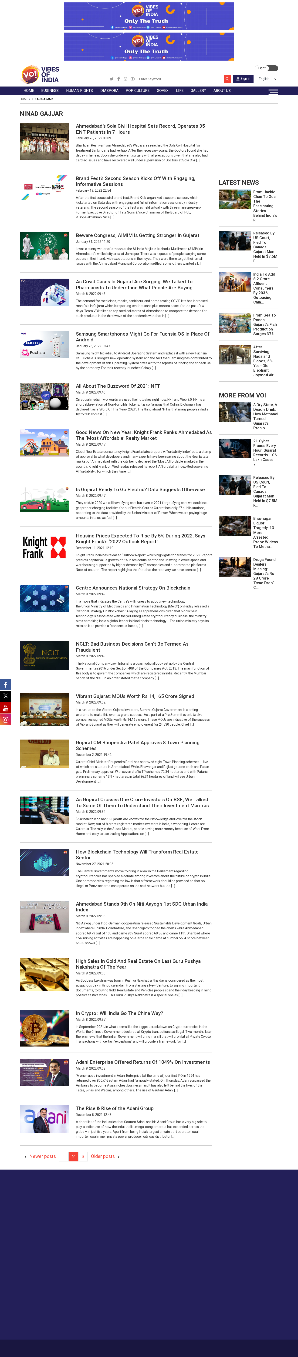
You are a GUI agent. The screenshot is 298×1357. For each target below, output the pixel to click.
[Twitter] (111, 79)
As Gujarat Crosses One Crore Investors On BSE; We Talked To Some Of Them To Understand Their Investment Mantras (142, 802)
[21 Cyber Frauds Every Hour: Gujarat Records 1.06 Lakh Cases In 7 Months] (235, 448)
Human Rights (97, 1212)
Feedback (84, 1346)
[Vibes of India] (39, 74)
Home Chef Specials (221, 1217)
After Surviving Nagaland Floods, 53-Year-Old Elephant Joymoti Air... (264, 361)
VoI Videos (32, 1303)
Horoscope (259, 1217)
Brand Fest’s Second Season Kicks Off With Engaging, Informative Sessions (135, 181)
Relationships (261, 1233)
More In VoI (233, 1287)
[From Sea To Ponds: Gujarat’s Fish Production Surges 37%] (235, 322)
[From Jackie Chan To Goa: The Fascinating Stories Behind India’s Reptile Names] (235, 199)
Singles (256, 1249)
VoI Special (32, 1244)
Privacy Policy (103, 1346)
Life (249, 1212)
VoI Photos (32, 1320)
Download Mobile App (254, 1348)
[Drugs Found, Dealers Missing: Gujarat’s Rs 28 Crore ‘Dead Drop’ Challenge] (235, 567)
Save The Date (35, 1292)
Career (35, 1346)
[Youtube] (132, 79)
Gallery (25, 1287)
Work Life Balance (264, 1255)
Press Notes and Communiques (253, 1298)
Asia (118, 1222)
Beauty (256, 1277)
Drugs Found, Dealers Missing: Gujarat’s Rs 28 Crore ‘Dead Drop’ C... (265, 573)
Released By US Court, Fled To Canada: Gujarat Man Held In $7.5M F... (265, 247)
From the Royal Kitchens (224, 1222)
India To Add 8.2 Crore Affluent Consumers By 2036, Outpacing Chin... (264, 288)
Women (256, 1222)
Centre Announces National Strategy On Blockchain (133, 588)
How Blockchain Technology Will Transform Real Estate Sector (137, 854)
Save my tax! (69, 1239)
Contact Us (66, 1346)
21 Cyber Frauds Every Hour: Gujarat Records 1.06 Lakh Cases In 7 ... (265, 453)
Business (62, 1212)
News (95, 1217)
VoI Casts (31, 1309)
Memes (29, 1314)
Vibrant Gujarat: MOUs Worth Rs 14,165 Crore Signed (135, 696)
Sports (256, 1271)
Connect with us (255, 1190)
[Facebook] (118, 79)
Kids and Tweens (264, 1266)
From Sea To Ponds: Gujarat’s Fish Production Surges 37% (265, 324)
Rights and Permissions (247, 1331)
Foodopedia (210, 1212)
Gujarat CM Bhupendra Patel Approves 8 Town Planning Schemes (138, 745)
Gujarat (29, 1233)
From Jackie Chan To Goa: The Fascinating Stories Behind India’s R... (265, 206)
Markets (65, 1233)
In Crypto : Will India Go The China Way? (119, 1013)
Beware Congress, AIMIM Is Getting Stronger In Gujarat (137, 235)
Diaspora (117, 1212)
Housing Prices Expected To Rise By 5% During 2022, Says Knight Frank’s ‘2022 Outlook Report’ (140, 538)
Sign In (245, 78)
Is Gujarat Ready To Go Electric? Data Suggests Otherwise (140, 489)
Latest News (33, 1222)
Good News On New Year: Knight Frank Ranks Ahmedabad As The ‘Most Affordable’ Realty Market (144, 435)
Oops (233, 1314)
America (121, 1217)
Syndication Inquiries (244, 1320)
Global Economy (71, 1228)
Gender (256, 1228)
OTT (150, 1228)
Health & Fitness (263, 1260)
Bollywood (155, 1217)
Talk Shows (32, 1298)
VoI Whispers (180, 1222)
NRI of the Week (128, 1228)
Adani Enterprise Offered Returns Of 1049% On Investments (143, 1062)
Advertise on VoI (242, 1292)
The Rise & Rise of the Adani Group (115, 1108)
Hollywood (155, 1222)
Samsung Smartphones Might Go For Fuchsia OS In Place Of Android (143, 337)
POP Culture (152, 1212)
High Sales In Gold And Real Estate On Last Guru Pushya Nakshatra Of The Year (138, 964)
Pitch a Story (239, 1309)
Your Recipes (215, 1228)
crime (28, 1239)
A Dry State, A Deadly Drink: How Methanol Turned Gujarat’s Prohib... (265, 416)
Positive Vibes (35, 1249)
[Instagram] (125, 79)
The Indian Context (38, 1228)
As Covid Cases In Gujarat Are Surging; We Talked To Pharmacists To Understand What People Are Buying (134, 284)
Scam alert (237, 1303)
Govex (170, 1212)
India (63, 1217)
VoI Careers (238, 1325)
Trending (30, 1217)
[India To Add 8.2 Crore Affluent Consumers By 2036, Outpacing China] (235, 281)
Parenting (258, 1239)
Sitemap (120, 1346)
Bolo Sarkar (179, 1228)
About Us (50, 1346)
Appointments (181, 1233)
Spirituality (258, 1282)
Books (152, 1233)
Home (24, 99)
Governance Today (184, 1217)
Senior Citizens (262, 1244)
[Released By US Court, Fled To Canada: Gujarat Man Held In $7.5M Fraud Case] (235, 240)
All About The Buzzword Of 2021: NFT (118, 386)
